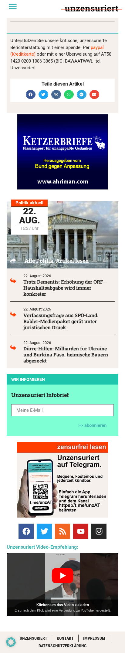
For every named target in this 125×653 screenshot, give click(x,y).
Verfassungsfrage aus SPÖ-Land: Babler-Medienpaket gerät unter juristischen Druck (60, 321)
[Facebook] (26, 531)
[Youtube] (80, 531)
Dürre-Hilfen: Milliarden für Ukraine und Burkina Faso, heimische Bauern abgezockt (65, 354)
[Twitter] (44, 531)
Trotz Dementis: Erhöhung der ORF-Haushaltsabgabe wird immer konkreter (64, 287)
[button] (12, 6)
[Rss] (62, 531)
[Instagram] (98, 531)
